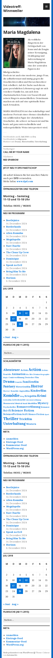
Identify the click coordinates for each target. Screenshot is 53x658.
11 (20, 313)
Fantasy (9, 386)
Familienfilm (31, 381)
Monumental (9, 403)
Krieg (22, 396)
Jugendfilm (24, 391)
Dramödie (18, 382)
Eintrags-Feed (14, 442)
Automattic (12, 655)
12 (26, 313)
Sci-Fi (7, 410)
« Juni (6, 337)
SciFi (25, 414)
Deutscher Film (32, 377)
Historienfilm (28, 142)
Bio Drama (34, 374)
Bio (27, 374)
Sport (47, 414)
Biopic (5, 377)
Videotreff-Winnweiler (13, 8)
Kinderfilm (38, 390)
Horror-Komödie (11, 391)
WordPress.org (15, 448)
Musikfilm (32, 403)
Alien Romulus (14, 233)
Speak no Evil (14, 265)
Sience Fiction (36, 414)
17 (13, 318)
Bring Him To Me (16, 271)
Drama (18, 142)
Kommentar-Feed (16, 445)
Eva (34, 137)
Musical (18, 403)
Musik (25, 403)
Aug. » (15, 337)
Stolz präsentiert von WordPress (18, 652)
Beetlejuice (12, 220)
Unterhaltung (41, 142)
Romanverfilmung (28, 406)
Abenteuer (11, 370)
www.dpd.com (25, 181)
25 (20, 324)
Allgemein (21, 139)
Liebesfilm (7, 400)
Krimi (41, 396)
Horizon (11, 277)
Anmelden (12, 438)
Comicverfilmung (16, 377)
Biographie (44, 374)
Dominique (12, 258)
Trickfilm (25, 419)
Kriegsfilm (31, 396)
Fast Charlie (13, 245)
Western (31, 423)
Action (34, 369)
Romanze (45, 407)
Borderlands (13, 226)
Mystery (43, 403)
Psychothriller (9, 407)
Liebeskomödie (19, 400)
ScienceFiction (12, 414)
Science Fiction (23, 410)
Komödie (11, 395)
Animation (19, 374)
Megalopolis (13, 239)
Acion (24, 370)
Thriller (10, 418)
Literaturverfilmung (33, 400)
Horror (37, 386)
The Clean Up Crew (17, 252)
